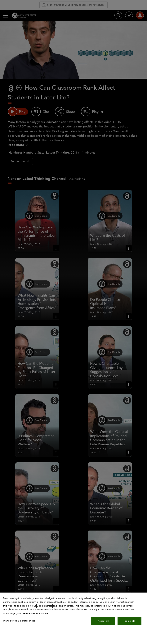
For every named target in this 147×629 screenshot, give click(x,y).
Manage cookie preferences (19, 620)
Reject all (129, 621)
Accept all (103, 621)
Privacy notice (65, 606)
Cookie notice (44, 606)
